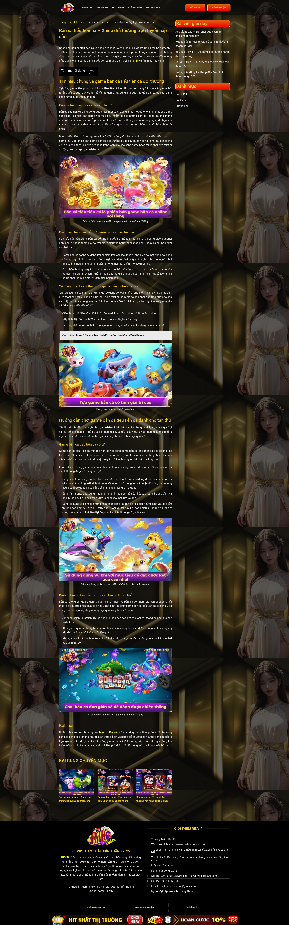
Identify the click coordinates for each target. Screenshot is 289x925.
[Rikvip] (67, 7)
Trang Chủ (87, 7)
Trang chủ (65, 22)
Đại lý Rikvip (192, 907)
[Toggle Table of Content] (90, 71)
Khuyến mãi (153, 7)
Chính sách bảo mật (96, 907)
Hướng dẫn (135, 7)
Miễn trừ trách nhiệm (144, 907)
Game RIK (102, 7)
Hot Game (118, 7)
